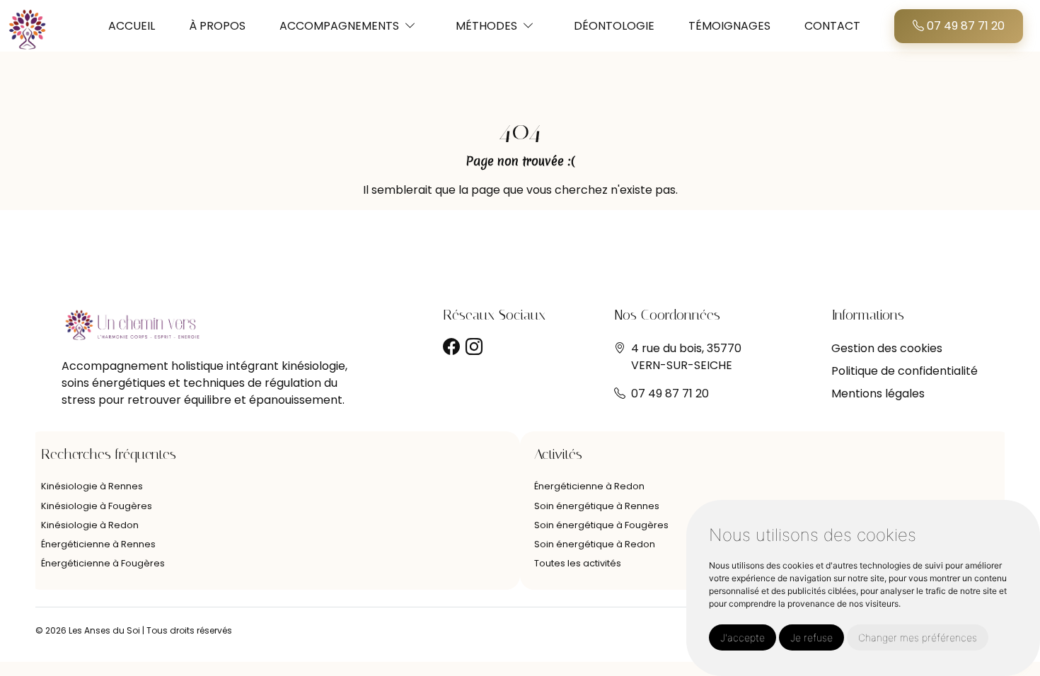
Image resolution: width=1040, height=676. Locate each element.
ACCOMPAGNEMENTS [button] (339, 26)
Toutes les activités (577, 563)
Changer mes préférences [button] (917, 637)
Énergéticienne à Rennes (98, 544)
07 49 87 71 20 (964, 26)
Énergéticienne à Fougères (103, 563)
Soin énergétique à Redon (594, 544)
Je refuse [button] (811, 637)
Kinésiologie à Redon (90, 525)
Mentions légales (878, 393)
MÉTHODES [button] (486, 26)
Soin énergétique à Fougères (601, 525)
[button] (410, 26)
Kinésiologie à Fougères (96, 506)
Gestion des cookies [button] (886, 348)
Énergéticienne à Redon (589, 486)
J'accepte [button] (742, 637)
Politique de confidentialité (904, 371)
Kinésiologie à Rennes (92, 486)
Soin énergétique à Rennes (596, 506)
